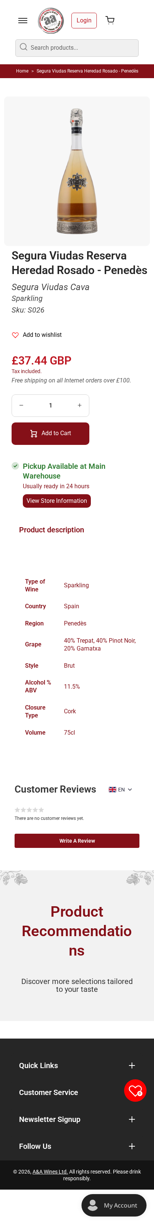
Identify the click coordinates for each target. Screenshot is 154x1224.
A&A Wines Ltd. (50, 1172)
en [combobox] (121, 790)
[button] (77, 841)
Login (84, 20)
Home (22, 71)
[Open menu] (22, 20)
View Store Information (57, 500)
